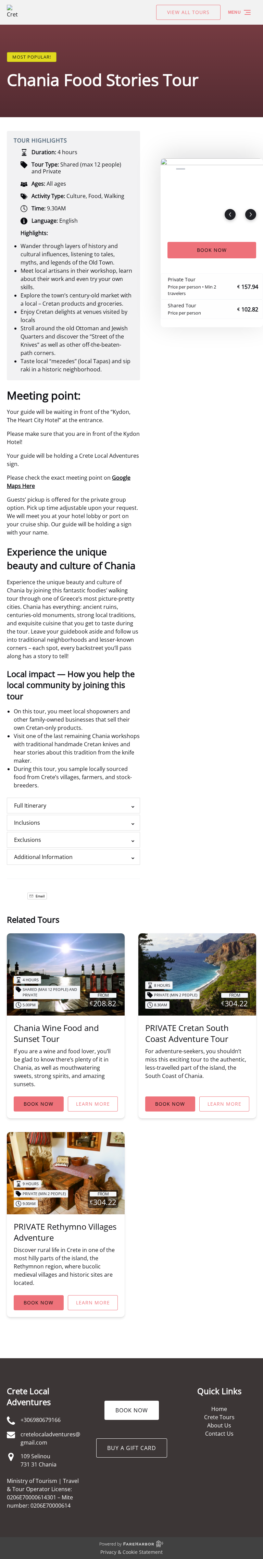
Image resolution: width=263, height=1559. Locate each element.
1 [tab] (168, 169)
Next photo (250, 214)
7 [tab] (242, 169)
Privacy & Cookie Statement (131, 1552)
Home (219, 1409)
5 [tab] (217, 169)
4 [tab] (205, 169)
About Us (219, 1425)
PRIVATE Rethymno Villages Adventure (65, 1232)
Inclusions (27, 822)
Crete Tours (219, 1417)
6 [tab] (230, 169)
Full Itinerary (30, 805)
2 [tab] (180, 169)
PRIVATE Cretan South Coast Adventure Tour (187, 1033)
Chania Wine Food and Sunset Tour (56, 1033)
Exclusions (27, 840)
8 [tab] (255, 169)
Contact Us (219, 1433)
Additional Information (43, 857)
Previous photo (230, 214)
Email (40, 896)
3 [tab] (193, 169)
